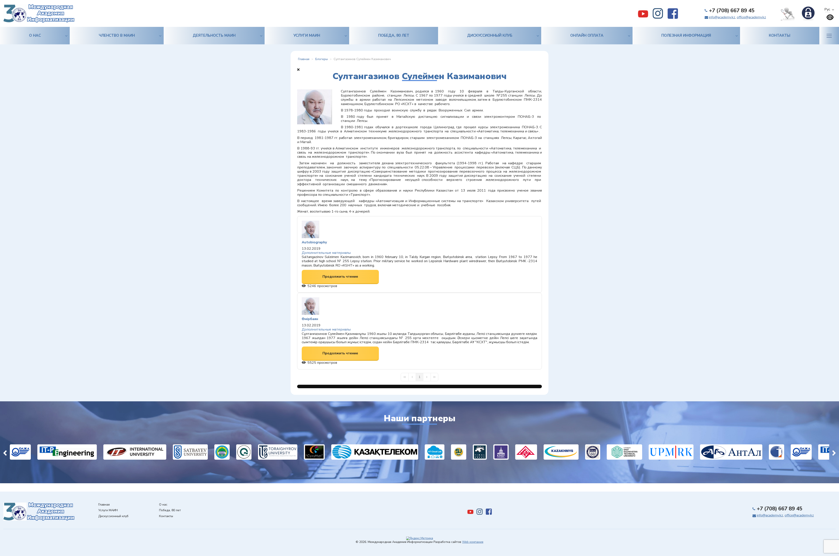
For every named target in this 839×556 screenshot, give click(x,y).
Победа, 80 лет (393, 35)
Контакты (779, 35)
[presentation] (5, 452)
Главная (104, 505)
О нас (35, 35)
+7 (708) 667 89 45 (731, 10)
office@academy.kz (751, 17)
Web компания (472, 542)
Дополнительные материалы (326, 252)
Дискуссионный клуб (489, 35)
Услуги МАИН (306, 35)
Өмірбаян (310, 319)
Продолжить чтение (340, 276)
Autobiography (314, 242)
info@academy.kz (722, 17)
